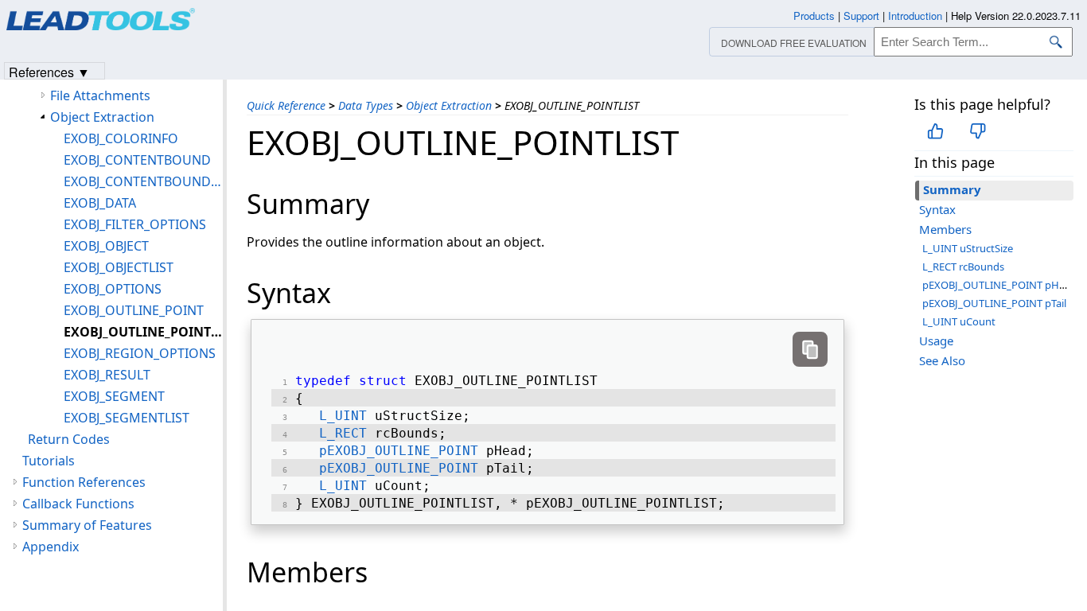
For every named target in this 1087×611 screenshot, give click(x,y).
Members (945, 229)
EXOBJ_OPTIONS (113, 289)
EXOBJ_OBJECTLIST (118, 267)
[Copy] (810, 349)
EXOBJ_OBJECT (106, 246)
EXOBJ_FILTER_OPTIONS (135, 224)
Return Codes (69, 439)
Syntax (937, 209)
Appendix (50, 546)
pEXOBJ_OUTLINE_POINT (398, 450)
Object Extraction (449, 105)
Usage (936, 340)
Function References (84, 482)
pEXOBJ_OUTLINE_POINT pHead (999, 285)
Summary (952, 189)
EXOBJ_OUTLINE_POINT (134, 310)
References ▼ (49, 71)
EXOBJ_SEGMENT (114, 396)
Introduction (915, 15)
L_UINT (343, 415)
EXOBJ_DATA (100, 203)
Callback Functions (78, 503)
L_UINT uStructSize (967, 248)
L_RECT (343, 433)
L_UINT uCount (958, 321)
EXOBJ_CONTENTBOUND (137, 160)
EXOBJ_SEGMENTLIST (126, 417)
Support (861, 15)
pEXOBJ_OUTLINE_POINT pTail (994, 303)
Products (814, 15)
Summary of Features (87, 525)
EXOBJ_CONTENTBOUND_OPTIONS (143, 181)
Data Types (365, 105)
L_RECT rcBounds (963, 266)
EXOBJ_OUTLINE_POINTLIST (143, 332)
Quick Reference (286, 105)
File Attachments (100, 95)
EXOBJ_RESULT (107, 374)
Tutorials (48, 460)
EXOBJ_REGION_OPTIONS (140, 353)
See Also (942, 360)
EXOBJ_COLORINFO (121, 138)
